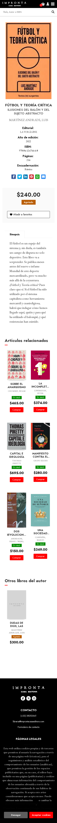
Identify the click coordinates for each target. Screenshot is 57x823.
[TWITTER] (28, 698)
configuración (28, 804)
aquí (35, 800)
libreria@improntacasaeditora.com (28, 721)
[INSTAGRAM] (34, 698)
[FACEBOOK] (23, 698)
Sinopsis (15, 234)
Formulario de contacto (28, 727)
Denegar (16, 815)
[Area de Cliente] (47, 4)
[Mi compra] (43, 4)
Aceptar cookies (41, 815)
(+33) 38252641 (28, 715)
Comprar (16, 409)
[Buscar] (53, 12)
